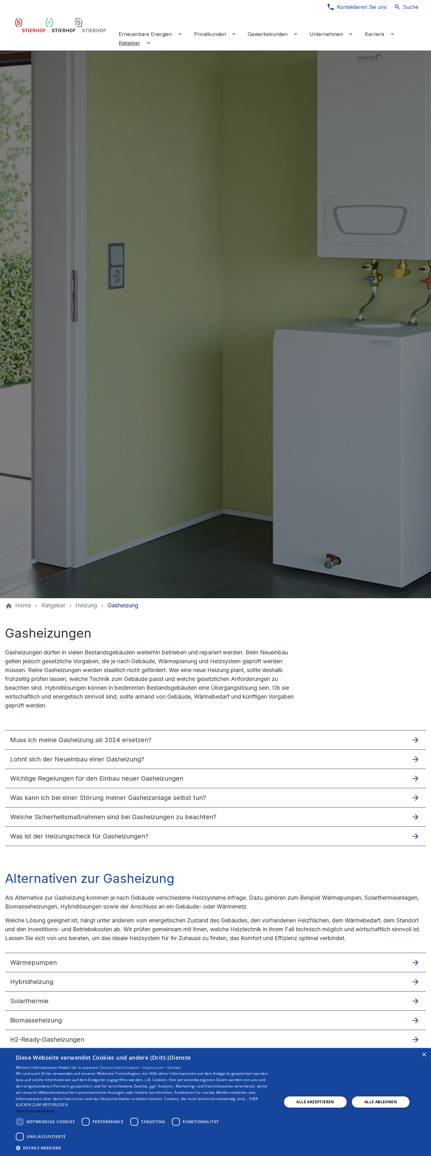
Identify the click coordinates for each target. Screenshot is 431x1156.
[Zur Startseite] (60, 25)
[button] (215, 739)
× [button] (424, 1054)
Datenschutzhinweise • (121, 1067)
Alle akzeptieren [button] (315, 1102)
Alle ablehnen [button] (380, 1102)
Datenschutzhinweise (35, 1111)
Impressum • (155, 1067)
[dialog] (215, 1102)
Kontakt (174, 1067)
